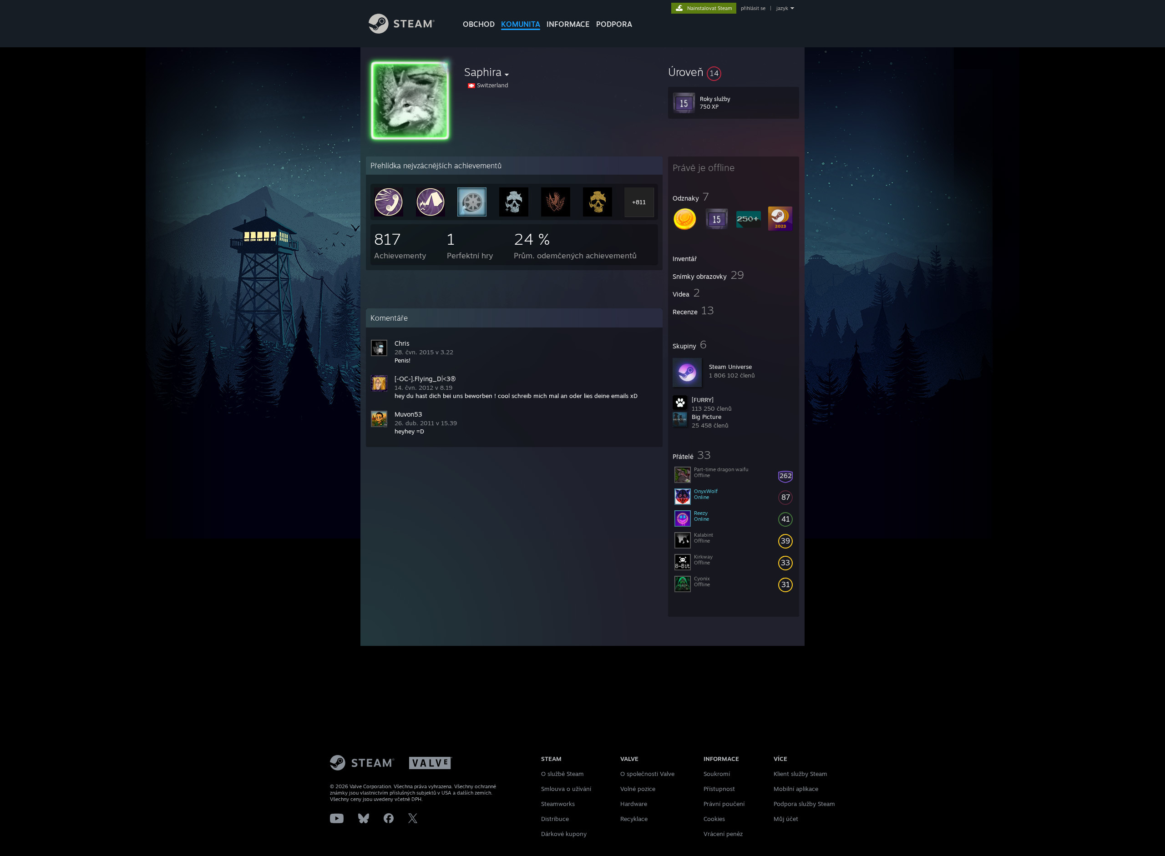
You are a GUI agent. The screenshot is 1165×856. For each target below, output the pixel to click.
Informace (568, 24)
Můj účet (786, 818)
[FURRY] (703, 399)
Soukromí (717, 773)
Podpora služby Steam (804, 803)
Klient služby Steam (800, 773)
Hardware (633, 803)
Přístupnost (719, 788)
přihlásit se (753, 8)
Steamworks (558, 803)
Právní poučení (724, 803)
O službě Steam (562, 773)
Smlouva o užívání (566, 788)
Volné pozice (637, 788)
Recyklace (634, 818)
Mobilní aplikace (796, 788)
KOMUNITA (520, 24)
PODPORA (614, 24)
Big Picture (706, 416)
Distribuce (555, 818)
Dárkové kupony (564, 833)
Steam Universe (730, 366)
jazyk (782, 8)
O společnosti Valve (647, 773)
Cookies (714, 818)
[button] (733, 72)
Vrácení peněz (723, 833)
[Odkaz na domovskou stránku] (402, 31)
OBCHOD (479, 24)
